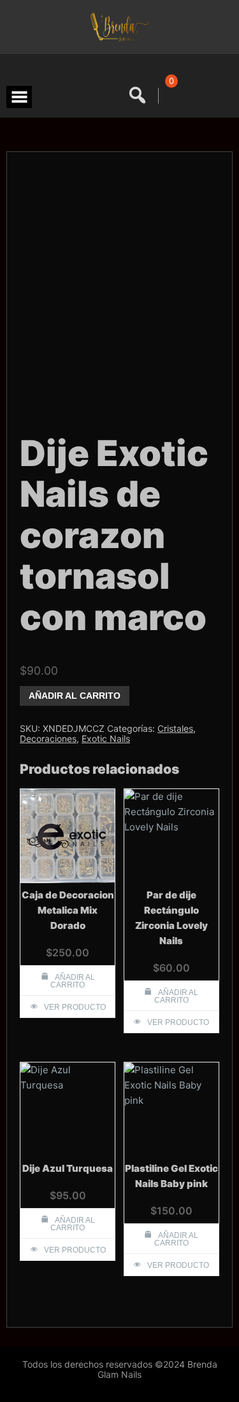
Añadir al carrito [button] (72, 981)
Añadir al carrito (74, 696)
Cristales (175, 728)
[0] (169, 96)
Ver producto (75, 1007)
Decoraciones (48, 738)
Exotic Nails (106, 738)
